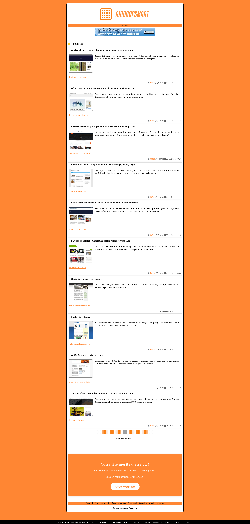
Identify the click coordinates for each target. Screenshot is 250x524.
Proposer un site (102, 503)
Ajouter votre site (125, 486)
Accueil (89, 503)
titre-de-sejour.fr (76, 420)
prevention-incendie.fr (79, 382)
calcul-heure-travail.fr (79, 229)
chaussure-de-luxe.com (79, 153)
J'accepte (191, 522)
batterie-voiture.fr (77, 267)
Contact (160, 503)
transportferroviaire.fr (79, 305)
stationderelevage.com (79, 343)
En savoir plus (179, 522)
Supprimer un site (147, 503)
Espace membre (119, 503)
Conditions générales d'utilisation (125, 508)
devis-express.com (77, 77)
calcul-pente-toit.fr (77, 191)
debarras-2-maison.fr (78, 115)
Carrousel (132, 503)
